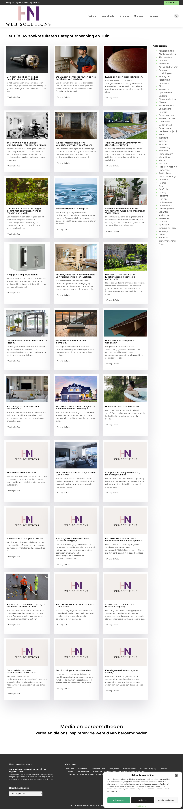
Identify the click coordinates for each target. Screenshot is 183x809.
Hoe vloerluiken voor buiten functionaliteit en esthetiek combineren (120, 276)
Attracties (164, 63)
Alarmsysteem (166, 57)
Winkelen (164, 224)
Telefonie (163, 189)
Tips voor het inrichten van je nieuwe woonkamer (76, 473)
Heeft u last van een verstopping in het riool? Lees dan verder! (26, 605)
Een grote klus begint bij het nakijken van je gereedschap (22, 78)
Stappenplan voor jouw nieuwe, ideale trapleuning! (122, 473)
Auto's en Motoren (168, 67)
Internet (163, 141)
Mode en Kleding (168, 167)
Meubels (163, 163)
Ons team (139, 16)
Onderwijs (164, 170)
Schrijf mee (114, 769)
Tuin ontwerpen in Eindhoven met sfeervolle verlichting (124, 143)
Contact (154, 16)
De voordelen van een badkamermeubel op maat (22, 671)
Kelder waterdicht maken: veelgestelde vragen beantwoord (74, 143)
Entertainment (167, 115)
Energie (163, 112)
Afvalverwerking (167, 54)
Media (162, 160)
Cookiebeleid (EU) (148, 769)
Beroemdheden (98, 769)
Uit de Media (108, 16)
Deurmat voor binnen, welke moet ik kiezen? (27, 341)
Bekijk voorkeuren (166, 800)
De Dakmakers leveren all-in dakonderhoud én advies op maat (123, 539)
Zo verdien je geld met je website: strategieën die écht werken (95, 774)
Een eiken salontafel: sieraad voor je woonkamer (75, 605)
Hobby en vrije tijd (168, 131)
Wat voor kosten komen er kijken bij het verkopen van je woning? (76, 407)
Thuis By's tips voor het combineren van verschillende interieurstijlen (75, 275)
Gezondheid (165, 125)
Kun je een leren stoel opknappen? (124, 77)
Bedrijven (164, 83)
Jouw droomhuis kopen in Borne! (25, 538)
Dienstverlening (167, 99)
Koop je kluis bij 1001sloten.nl (22, 274)
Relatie (162, 183)
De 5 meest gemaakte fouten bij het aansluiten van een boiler (76, 78)
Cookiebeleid (141, 806)
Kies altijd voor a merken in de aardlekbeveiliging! (72, 539)
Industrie (163, 138)
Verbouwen (165, 215)
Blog (161, 86)
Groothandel (165, 128)
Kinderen (164, 150)
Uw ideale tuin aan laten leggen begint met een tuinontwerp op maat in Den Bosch (24, 210)
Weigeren (142, 800)
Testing (163, 192)
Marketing (164, 157)
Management (166, 154)
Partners (92, 16)
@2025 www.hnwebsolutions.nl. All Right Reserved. (92, 805)
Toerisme (163, 195)
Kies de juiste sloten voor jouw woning (121, 671)
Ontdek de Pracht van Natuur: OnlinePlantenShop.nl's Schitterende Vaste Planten (125, 210)
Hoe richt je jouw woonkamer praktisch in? (23, 407)
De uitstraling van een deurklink (73, 670)
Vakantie (163, 212)
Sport (162, 186)
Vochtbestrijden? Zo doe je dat (72, 208)
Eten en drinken (167, 118)
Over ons (124, 16)
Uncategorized (167, 208)
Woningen (164, 231)
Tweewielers (165, 205)
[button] (176, 775)
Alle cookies (118, 800)
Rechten (163, 179)
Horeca (162, 134)
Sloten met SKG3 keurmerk (22, 472)
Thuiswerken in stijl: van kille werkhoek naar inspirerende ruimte (26, 143)
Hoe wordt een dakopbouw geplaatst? (120, 341)
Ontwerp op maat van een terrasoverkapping (119, 605)
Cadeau (163, 96)
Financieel (164, 121)
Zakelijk (163, 234)
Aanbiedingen (166, 51)
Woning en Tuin (14, 97)
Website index (129, 769)
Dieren (162, 102)
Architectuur (165, 60)
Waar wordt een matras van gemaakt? (71, 341)
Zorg (161, 244)
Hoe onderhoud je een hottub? (122, 406)
